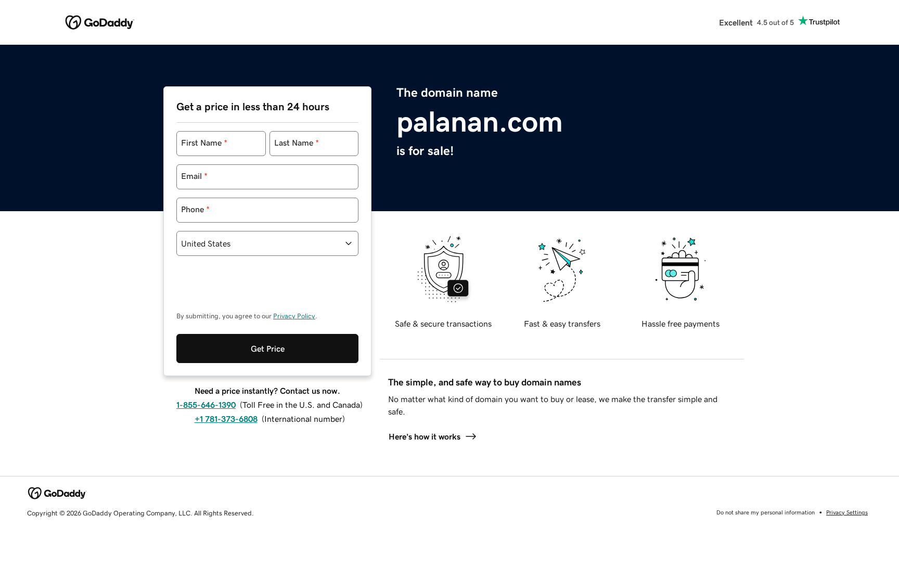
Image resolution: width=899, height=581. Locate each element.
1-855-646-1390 (206, 405)
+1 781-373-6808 (226, 419)
